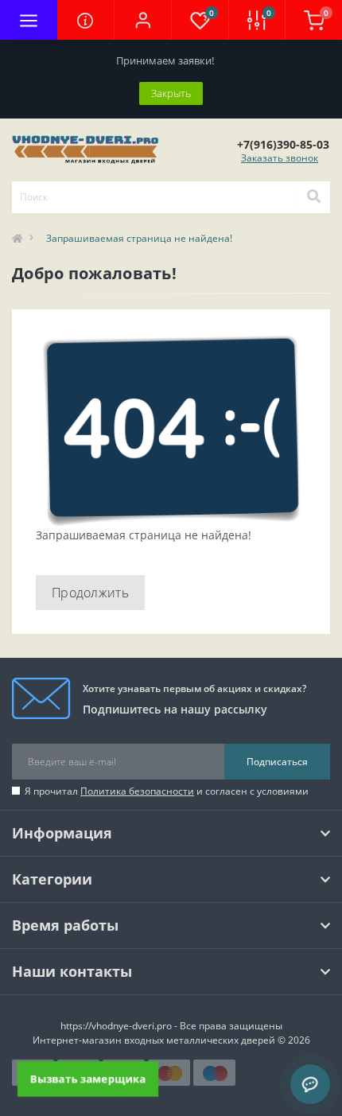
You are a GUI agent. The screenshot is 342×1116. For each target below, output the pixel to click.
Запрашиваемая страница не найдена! (139, 238)
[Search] (313, 197)
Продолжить (90, 592)
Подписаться (277, 761)
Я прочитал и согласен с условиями (167, 791)
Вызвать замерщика (88, 1078)
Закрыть (171, 93)
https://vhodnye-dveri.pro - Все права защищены (171, 1025)
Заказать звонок (279, 158)
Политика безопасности (137, 791)
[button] (142, 20)
